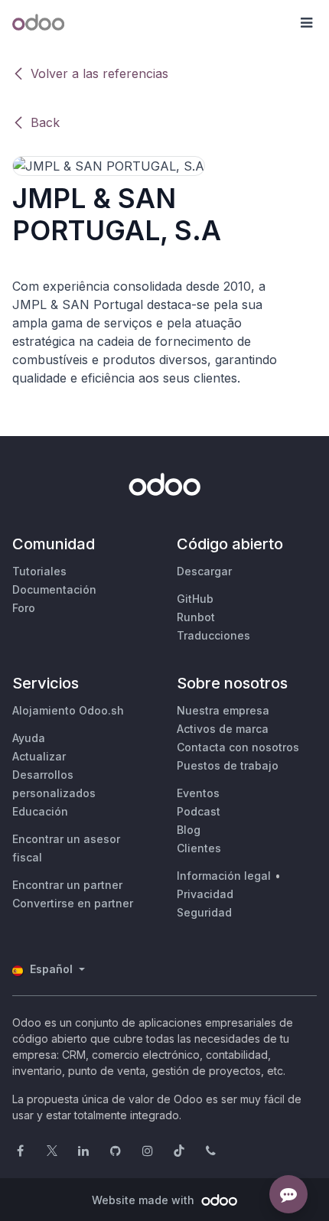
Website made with (144, 1199)
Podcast (198, 811)
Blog (188, 829)
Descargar (204, 571)
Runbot (196, 617)
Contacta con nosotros (238, 747)
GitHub (195, 598)
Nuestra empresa (223, 710)
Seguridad (204, 912)
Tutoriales (39, 571)
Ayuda (28, 737)
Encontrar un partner (67, 884)
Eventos (198, 792)
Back (45, 122)
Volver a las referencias (99, 73)
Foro (23, 607)
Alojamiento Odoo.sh (68, 710)
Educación (40, 811)
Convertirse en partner (72, 903)
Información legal (224, 875)
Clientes (199, 848)
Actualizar (39, 756)
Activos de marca (223, 728)
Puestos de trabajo (228, 765)
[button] (306, 23)
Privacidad (205, 893)
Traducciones (213, 635)
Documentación (54, 589)
